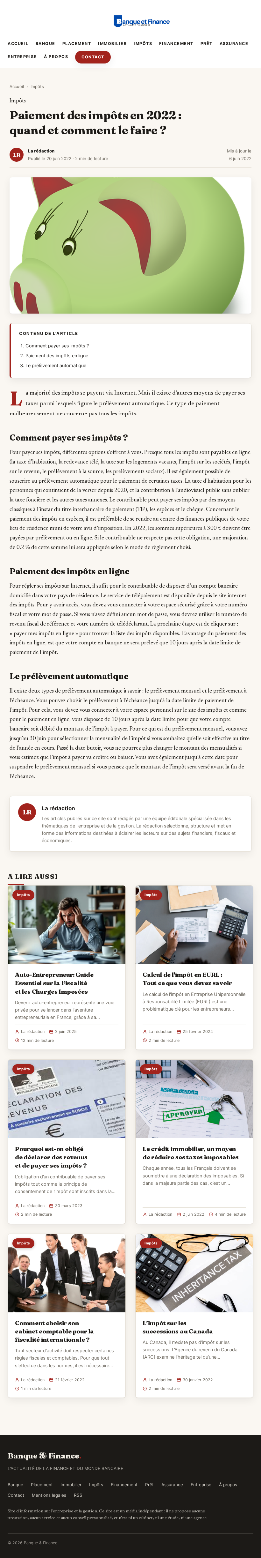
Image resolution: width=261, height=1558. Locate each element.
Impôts (143, 43)
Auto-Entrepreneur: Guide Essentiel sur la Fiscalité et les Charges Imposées (54, 983)
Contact (92, 57)
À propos (56, 56)
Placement (76, 43)
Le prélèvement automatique (55, 365)
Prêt (207, 43)
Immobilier (112, 43)
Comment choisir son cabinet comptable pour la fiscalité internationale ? (54, 1331)
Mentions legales (49, 1495)
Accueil (18, 43)
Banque (45, 43)
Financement (176, 43)
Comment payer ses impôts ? (57, 346)
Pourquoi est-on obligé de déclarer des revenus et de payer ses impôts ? (51, 1157)
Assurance (234, 43)
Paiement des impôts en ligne (56, 356)
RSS (78, 1495)
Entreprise (22, 56)
